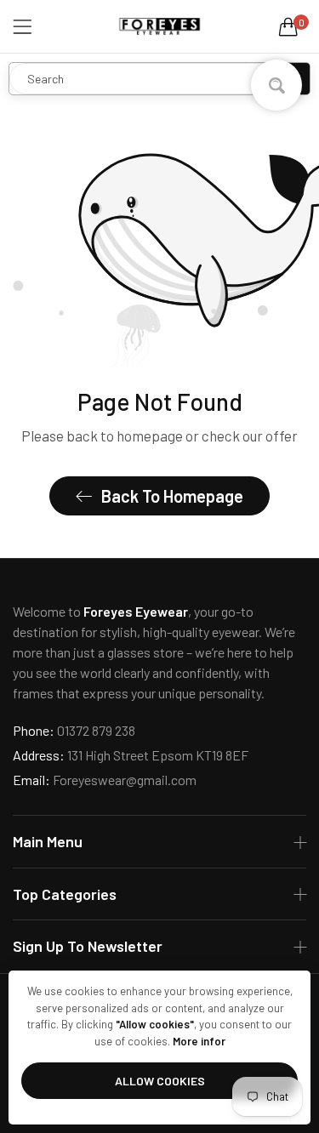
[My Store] (159, 26)
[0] (288, 26)
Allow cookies (160, 1080)
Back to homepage (172, 496)
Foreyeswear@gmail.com (105, 779)
